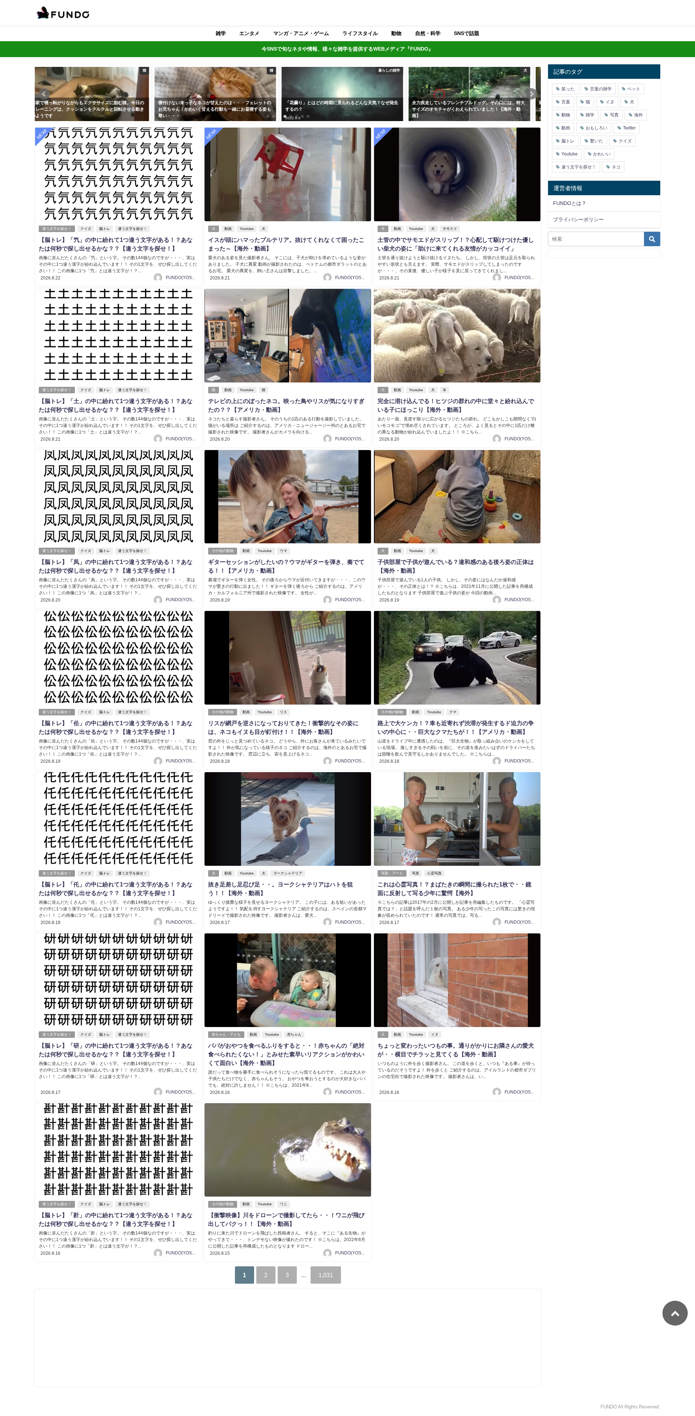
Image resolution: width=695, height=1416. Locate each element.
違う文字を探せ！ (56, 228)
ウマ (283, 550)
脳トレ (104, 228)
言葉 (565, 102)
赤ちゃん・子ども (226, 1034)
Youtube (247, 228)
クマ (452, 712)
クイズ (85, 228)
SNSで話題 (466, 33)
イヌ (434, 1034)
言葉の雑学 (601, 89)
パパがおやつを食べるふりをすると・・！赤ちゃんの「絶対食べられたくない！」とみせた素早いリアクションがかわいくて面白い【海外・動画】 (286, 1054)
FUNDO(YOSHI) (182, 277)
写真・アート (392, 873)
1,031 (326, 1275)
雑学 (221, 33)
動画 (228, 228)
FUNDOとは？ (569, 203)
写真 (415, 873)
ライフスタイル (360, 33)
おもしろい (596, 128)
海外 (638, 115)
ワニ (283, 1204)
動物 (396, 33)
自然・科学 (428, 33)
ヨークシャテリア (287, 873)
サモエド (450, 228)
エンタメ (249, 33)
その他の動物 (222, 550)
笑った (567, 89)
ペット (633, 89)
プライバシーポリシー (578, 219)
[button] (44, 94)
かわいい (602, 154)
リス (283, 712)
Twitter (629, 128)
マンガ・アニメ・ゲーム (301, 33)
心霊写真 (434, 873)
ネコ (616, 167)
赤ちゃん (294, 1034)
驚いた (596, 141)
